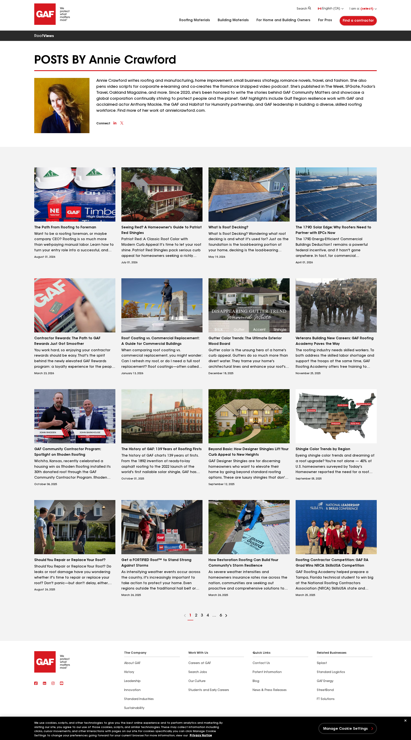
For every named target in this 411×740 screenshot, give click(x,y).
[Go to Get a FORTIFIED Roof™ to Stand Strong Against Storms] (162, 527)
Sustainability (134, 708)
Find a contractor (358, 20)
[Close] (405, 720)
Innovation (132, 690)
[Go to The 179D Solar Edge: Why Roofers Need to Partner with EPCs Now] (336, 194)
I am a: (361, 8)
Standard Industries (139, 699)
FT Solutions (326, 699)
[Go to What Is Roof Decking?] (249, 194)
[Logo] (52, 24)
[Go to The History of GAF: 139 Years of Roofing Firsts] (162, 416)
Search (302, 8)
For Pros (325, 20)
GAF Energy (325, 681)
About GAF (132, 663)
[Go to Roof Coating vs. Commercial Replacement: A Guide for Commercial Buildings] (162, 305)
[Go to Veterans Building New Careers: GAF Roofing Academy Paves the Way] (336, 305)
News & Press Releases (270, 690)
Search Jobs (197, 672)
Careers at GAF (199, 663)
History (129, 672)
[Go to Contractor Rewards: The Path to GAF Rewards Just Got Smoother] (74, 305)
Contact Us (261, 663)
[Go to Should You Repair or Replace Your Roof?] (74, 527)
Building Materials (233, 20)
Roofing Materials (194, 20)
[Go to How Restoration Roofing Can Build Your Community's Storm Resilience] (249, 527)
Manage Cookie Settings (345, 729)
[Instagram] (53, 683)
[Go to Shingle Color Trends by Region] (336, 416)
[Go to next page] (226, 616)
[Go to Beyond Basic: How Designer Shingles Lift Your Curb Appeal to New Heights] (249, 416)
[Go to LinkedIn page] (115, 123)
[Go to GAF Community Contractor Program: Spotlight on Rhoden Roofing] (74, 416)
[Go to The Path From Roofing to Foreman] (74, 194)
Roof (44, 36)
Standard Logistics (331, 672)
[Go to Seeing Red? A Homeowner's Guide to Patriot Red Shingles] (162, 194)
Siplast (322, 663)
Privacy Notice (201, 735)
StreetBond (325, 690)
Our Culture (197, 681)
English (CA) (331, 8)
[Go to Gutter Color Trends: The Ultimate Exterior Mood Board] (249, 305)
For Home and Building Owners (283, 20)
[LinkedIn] (44, 683)
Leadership (132, 681)
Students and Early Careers (208, 690)
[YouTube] (61, 683)
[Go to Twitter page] (122, 123)
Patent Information (267, 672)
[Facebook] (36, 683)
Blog (256, 681)
